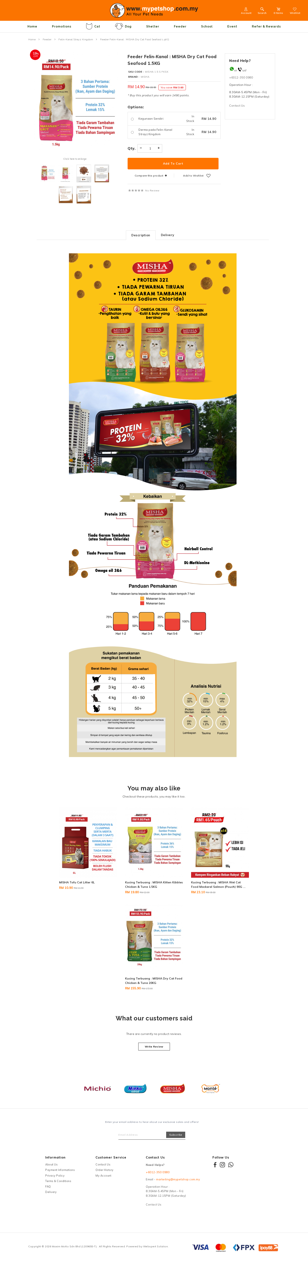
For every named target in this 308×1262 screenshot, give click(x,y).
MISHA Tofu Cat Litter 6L (77, 882)
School (207, 26)
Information (55, 1157)
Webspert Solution (155, 1246)
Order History (105, 1170)
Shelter (152, 26)
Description (140, 235)
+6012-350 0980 (241, 77)
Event (232, 26)
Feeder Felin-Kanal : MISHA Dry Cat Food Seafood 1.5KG (134, 39)
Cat (97, 26)
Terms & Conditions (58, 1181)
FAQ (48, 1186)
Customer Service (111, 1157)
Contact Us (237, 105)
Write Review (154, 1046)
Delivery (167, 235)
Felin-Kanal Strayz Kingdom (75, 39)
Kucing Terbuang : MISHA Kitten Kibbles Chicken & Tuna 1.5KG (154, 884)
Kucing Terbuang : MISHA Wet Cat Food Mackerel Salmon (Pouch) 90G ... (218, 884)
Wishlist (295, 12)
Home (32, 26)
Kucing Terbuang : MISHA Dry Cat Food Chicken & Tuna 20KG (153, 981)
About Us (51, 1164)
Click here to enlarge (75, 158)
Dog (128, 26)
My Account (103, 1175)
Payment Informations (60, 1170)
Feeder (180, 26)
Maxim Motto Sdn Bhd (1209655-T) (74, 1246)
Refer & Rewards (266, 26)
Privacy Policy (55, 1175)
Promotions (61, 26)
